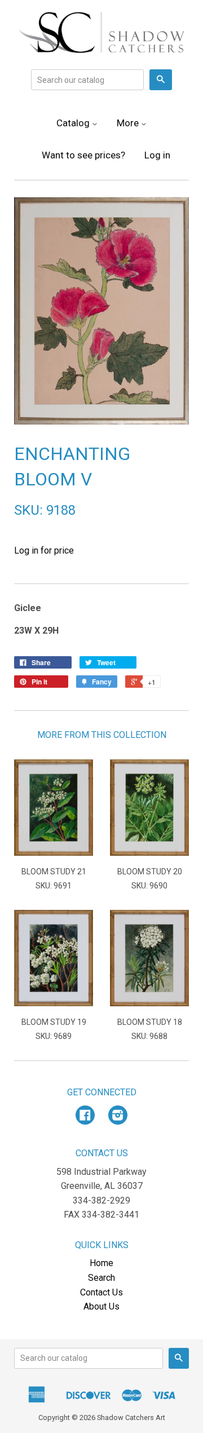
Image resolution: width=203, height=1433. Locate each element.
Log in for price (44, 550)
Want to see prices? (83, 155)
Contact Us (101, 1292)
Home (101, 1263)
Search (101, 1277)
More (129, 123)
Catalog (74, 123)
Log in (157, 155)
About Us (101, 1306)
